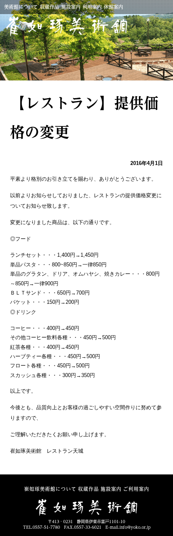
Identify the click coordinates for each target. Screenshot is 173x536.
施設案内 (70, 6)
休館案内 (113, 6)
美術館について (21, 6)
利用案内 (92, 6)
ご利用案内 (136, 489)
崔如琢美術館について (50, 489)
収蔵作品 (49, 6)
